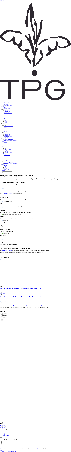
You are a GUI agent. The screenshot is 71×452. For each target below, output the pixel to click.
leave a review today (25, 439)
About (3, 117)
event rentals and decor (64, 447)
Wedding (5, 107)
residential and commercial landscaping (38, 447)
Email (2, 317)
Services (5, 118)
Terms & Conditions (36, 448)
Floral (3, 106)
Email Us (1, 428)
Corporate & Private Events (8, 102)
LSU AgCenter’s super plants (8, 193)
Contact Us (6, 119)
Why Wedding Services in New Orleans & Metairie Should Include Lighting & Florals (21, 288)
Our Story (5, 121)
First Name (3, 313)
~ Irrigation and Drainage (8, 113)
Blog (5, 120)
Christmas (3, 123)
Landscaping (6, 110)
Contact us (1, 448)
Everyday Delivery (7, 108)
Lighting (5, 103)
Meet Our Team (6, 122)
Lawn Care (6, 137)
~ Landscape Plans (7, 111)
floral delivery (56, 447)
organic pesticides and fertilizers (7, 250)
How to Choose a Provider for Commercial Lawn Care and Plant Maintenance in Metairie (22, 296)
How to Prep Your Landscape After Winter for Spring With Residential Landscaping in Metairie (23, 305)
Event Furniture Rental (8, 105)
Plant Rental (6, 104)
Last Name (3, 315)
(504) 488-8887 (2, 427)
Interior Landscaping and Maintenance (10, 116)
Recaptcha (1, 319)
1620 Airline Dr (2, 425)
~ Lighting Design (7, 112)
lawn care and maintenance (49, 447)
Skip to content (2, 0)
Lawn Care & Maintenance (8, 115)
